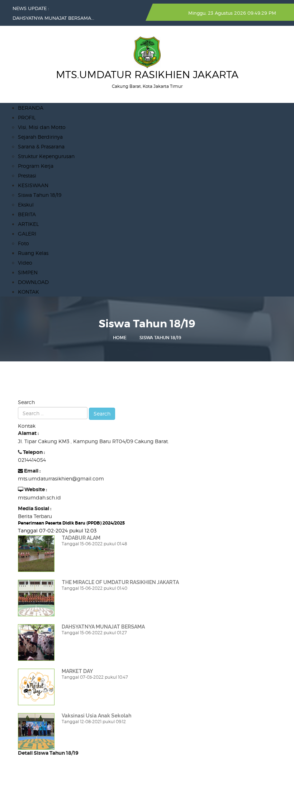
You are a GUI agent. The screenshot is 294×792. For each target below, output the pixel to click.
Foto (23, 243)
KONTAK (28, 292)
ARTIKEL (28, 224)
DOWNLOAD (33, 282)
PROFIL (26, 117)
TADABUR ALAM (81, 538)
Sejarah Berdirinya (40, 137)
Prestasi (27, 175)
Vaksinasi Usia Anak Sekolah (96, 716)
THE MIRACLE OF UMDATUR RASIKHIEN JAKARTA (120, 582)
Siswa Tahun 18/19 (39, 195)
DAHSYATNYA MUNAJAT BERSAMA (103, 627)
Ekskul (26, 204)
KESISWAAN (33, 185)
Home (120, 337)
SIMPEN (28, 272)
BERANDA (30, 108)
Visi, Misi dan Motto (42, 127)
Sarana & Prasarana (41, 146)
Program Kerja (35, 166)
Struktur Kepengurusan (46, 156)
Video (25, 263)
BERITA (27, 214)
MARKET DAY (77, 671)
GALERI (27, 234)
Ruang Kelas (33, 253)
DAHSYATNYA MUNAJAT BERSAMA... (53, 18)
